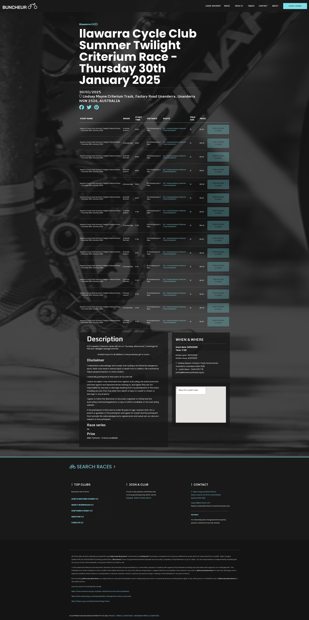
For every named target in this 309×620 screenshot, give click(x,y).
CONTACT (263, 5)
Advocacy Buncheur (118, 556)
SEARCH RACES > (93, 466)
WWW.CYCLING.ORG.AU (142, 498)
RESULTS (239, 5)
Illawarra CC (87, 24)
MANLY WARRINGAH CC (82, 505)
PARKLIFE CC (77, 522)
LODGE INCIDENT (213, 5)
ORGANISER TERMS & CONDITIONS (146, 616)
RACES (227, 5)
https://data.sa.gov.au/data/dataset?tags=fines (90, 601)
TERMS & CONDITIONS (124, 616)
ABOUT (275, 5)
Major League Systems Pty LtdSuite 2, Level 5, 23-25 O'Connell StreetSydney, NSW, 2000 (206, 495)
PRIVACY (112, 616)
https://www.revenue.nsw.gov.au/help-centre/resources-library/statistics (100, 591)
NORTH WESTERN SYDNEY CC (84, 499)
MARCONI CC (77, 516)
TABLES (251, 5)
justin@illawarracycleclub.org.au (190, 372)
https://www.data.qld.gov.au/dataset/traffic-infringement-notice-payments (101, 596)
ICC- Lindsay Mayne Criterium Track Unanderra (174, 129)
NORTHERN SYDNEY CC (82, 511)
